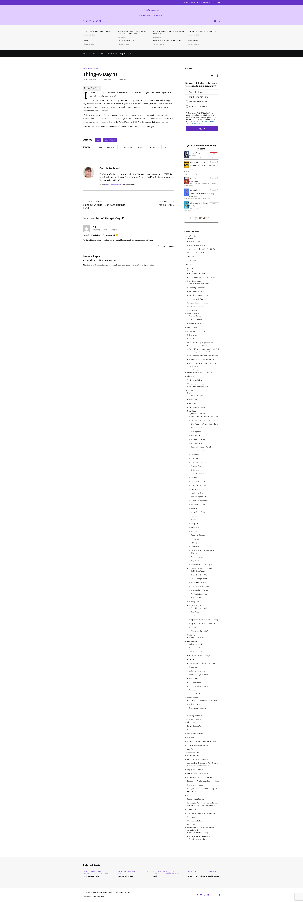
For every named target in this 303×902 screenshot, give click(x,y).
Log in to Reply (167, 246)
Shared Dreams (192, 698)
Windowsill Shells (197, 557)
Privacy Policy (190, 749)
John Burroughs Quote (199, 497)
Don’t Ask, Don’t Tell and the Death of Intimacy (203, 781)
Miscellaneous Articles (193, 720)
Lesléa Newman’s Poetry (197, 671)
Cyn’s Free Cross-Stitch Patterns (200, 568)
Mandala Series (196, 508)
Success (194, 531)
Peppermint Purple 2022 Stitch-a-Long (204, 624)
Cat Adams (193, 155)
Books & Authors (195, 652)
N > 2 (189, 795)
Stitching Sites (194, 602)
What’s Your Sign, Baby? (199, 631)
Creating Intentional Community (198, 774)
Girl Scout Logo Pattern (199, 579)
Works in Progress (195, 606)
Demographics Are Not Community (199, 777)
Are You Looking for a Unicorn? (198, 759)
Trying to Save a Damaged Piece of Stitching (203, 551)
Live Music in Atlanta (196, 396)
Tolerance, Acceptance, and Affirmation (201, 813)
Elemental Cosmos (197, 466)
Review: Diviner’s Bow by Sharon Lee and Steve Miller (168, 32)
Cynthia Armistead (89, 80)
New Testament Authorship (198, 833)
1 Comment (122, 80)
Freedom (194, 478)
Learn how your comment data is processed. (135, 265)
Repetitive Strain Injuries (195, 307)
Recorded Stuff (194, 403)
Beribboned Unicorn (198, 439)
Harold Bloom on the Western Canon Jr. (203, 663)
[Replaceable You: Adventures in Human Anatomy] (186, 195)
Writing (168, 147)
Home (93, 871)
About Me (190, 239)
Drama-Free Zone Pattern (199, 575)
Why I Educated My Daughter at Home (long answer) (202, 364)
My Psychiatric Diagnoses (198, 299)
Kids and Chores (195, 316)
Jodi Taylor (193, 206)
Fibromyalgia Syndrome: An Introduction (203, 277)
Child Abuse (191, 376)
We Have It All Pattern (198, 598)
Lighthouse (195, 616)
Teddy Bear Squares (198, 535)
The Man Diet (191, 809)
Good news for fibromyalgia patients (97, 31)
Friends (188, 264)
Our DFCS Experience (196, 320)
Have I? (86, 40)
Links (99, 871)
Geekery (86, 871)
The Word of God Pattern (199, 594)
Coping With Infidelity (195, 770)
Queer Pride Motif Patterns (200, 586)
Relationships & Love (193, 753)
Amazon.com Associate (197, 648)
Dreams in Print (194, 712)
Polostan (192, 178)
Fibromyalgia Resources (197, 273)
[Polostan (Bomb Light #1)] (186, 183)
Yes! (155, 876)
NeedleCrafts (191, 411)
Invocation (193, 667)
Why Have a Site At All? (195, 253)
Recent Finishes (125, 876)
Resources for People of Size (199, 387)
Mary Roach (194, 196)
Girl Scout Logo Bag (198, 482)
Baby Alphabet (196, 432)
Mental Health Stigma (196, 291)
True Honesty (192, 817)
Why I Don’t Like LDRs (195, 821)
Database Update (91, 876)
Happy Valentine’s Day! (126, 40)
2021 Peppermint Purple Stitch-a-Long (204, 420)
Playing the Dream (195, 716)
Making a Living (194, 241)
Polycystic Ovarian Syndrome (197, 303)
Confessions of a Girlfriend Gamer (199, 730)
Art (84, 68)
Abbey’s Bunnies (197, 428)
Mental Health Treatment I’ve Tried (201, 295)
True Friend (195, 547)
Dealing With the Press (195, 734)
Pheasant (194, 520)
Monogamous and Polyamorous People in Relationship (202, 790)
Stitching (141, 147)
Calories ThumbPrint (198, 451)
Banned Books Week (194, 726)
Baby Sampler (196, 436)
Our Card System (193, 339)
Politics (155, 873)
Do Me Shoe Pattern (198, 571)
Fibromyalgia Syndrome (195, 271)
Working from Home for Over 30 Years (202, 249)
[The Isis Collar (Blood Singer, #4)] (186, 157)
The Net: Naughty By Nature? (197, 745)
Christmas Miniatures (198, 462)
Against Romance (193, 756)
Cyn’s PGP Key (190, 261)
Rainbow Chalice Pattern (199, 590)
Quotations (191, 635)
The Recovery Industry (195, 380)
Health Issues (190, 268)
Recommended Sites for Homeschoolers (203, 356)
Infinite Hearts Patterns (198, 583)
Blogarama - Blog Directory (93, 896)
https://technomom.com (113, 184)
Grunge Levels (192, 327)
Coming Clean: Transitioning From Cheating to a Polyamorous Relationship (202, 764)
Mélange (194, 516)
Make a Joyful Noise (198, 504)
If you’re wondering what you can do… (167, 40)
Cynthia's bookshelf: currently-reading (201, 147)
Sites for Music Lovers (197, 407)
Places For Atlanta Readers (198, 686)
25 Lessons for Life (196, 644)
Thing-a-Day (155, 147)
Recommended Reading (195, 799)
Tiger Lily (194, 543)
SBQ (199, 871)
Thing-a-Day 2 (165, 203)
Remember (192, 690)
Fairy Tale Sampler (197, 474)
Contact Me (189, 257)
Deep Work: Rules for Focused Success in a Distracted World (202, 165)
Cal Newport (189, 172)
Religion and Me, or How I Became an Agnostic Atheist (200, 828)
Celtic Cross (195, 455)
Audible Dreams (194, 704)
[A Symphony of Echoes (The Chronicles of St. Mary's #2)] (186, 208)
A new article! (193, 40)
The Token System (195, 324)
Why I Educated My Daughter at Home (200, 343)
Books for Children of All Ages (200, 656)
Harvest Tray (195, 489)
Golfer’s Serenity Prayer (199, 485)
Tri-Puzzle (194, 627)
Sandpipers (195, 524)
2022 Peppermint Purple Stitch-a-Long (204, 424)
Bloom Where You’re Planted (201, 447)
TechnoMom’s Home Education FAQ (201, 360)
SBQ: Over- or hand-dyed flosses (203, 876)
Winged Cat (195, 561)
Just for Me (189, 390)
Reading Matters (192, 642)
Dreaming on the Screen (197, 708)
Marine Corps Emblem (198, 512)
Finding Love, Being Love (195, 785)
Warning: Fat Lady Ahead (196, 384)
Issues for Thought (192, 370)
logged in (98, 260)
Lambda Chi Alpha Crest (199, 501)
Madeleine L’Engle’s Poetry (198, 675)
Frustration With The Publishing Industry (201, 741)
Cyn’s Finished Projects (197, 414)
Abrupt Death (191, 722)
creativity (111, 147)
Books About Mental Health (199, 284)
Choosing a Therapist (197, 288)
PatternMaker (126, 147)
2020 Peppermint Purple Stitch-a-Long (204, 416)
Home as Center (191, 311)
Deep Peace (195, 612)
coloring (98, 147)
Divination (190, 738)
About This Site (190, 236)
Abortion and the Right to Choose (199, 372)
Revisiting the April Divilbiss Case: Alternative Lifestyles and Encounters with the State (202, 804)
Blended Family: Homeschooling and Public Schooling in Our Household (204, 350)
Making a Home (192, 335)
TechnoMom (151, 10)
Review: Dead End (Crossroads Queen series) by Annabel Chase (132, 32)
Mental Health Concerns (195, 281)
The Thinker (195, 539)
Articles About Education (198, 345)
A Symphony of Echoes (198, 203)
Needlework (93, 68)
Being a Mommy (193, 313)
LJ (103, 871)
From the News (162, 871)
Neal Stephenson (195, 181)
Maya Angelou (194, 679)
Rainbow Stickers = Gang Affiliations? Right (104, 205)
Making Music (194, 400)
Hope (95, 226)
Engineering (195, 470)
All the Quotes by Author (198, 638)
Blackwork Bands (197, 443)
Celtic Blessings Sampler (199, 608)
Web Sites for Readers (196, 694)
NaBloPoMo (122, 871)
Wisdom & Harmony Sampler (201, 565)
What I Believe (190, 825)
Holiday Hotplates (197, 493)
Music (189, 393)
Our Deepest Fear (195, 682)
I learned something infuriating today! (202, 31)
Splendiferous (195, 527)
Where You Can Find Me (197, 245)
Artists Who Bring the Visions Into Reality (203, 700)
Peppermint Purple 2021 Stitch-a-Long (204, 620)
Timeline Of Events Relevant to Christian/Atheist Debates (199, 838)
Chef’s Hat (194, 458)
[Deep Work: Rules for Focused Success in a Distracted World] (186, 167)
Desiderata (192, 659)
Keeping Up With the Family (197, 331)
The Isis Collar (195, 153)
